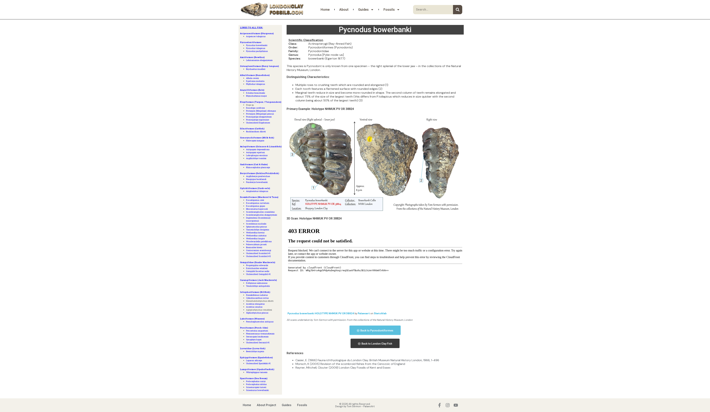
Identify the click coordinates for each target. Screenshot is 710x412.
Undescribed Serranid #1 (258, 342)
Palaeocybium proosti (256, 244)
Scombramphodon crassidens (260, 211)
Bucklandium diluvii (256, 131)
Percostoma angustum (257, 330)
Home (325, 9)
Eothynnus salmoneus (256, 283)
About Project (266, 405)
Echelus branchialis (255, 92)
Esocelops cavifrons (255, 107)
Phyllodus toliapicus (255, 84)
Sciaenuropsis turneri (256, 387)
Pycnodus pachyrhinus (257, 51)
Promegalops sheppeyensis (259, 116)
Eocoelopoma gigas (255, 206)
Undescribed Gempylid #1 (258, 274)
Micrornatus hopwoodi (257, 208)
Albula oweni (252, 78)
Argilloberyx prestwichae (258, 176)
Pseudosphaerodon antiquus (259, 321)
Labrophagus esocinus (257, 155)
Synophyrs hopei (253, 339)
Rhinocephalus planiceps (258, 167)
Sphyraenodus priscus (256, 226)
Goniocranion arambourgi (258, 250)
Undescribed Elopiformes (258, 122)
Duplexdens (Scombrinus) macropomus (258, 219)
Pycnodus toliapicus (255, 48)
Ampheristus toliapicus (257, 191)
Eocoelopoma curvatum (257, 203)
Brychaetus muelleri (255, 69)
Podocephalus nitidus (256, 384)
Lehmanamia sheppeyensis (259, 60)
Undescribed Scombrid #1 (258, 253)
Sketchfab (380, 313)
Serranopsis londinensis (257, 336)
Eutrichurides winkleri (257, 268)
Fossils (389, 9)
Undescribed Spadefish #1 (258, 363)
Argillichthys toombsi (256, 158)
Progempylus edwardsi (257, 265)
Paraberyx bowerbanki (257, 182)
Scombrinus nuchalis (256, 223)
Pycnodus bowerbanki (256, 45)
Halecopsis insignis (255, 140)
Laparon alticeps (254, 360)
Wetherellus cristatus (256, 235)
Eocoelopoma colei (255, 200)
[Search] (457, 9)
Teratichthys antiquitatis (258, 286)
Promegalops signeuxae (257, 119)
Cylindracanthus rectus (257, 298)
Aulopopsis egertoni (255, 152)
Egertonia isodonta (255, 81)
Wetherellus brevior (255, 232)
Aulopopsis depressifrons (257, 149)
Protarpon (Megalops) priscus (260, 113)
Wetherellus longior (255, 238)
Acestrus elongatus (255, 303)
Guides (363, 9)
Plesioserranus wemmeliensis (260, 333)
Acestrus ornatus (254, 306)
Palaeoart (364, 313)
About (344, 9)
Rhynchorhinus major (256, 95)
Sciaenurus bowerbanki (257, 390)
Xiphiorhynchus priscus (257, 312)
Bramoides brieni (254, 247)
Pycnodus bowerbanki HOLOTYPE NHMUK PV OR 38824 (321, 313)
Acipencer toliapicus (256, 36)
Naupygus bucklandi (256, 179)
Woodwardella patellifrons (259, 241)
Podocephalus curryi (256, 381)
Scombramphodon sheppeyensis (261, 214)
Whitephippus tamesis (256, 372)
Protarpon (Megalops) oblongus (261, 110)
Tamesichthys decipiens (257, 229)
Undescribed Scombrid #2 (258, 256)
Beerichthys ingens (255, 351)
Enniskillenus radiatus (257, 295)
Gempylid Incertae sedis (257, 271)
